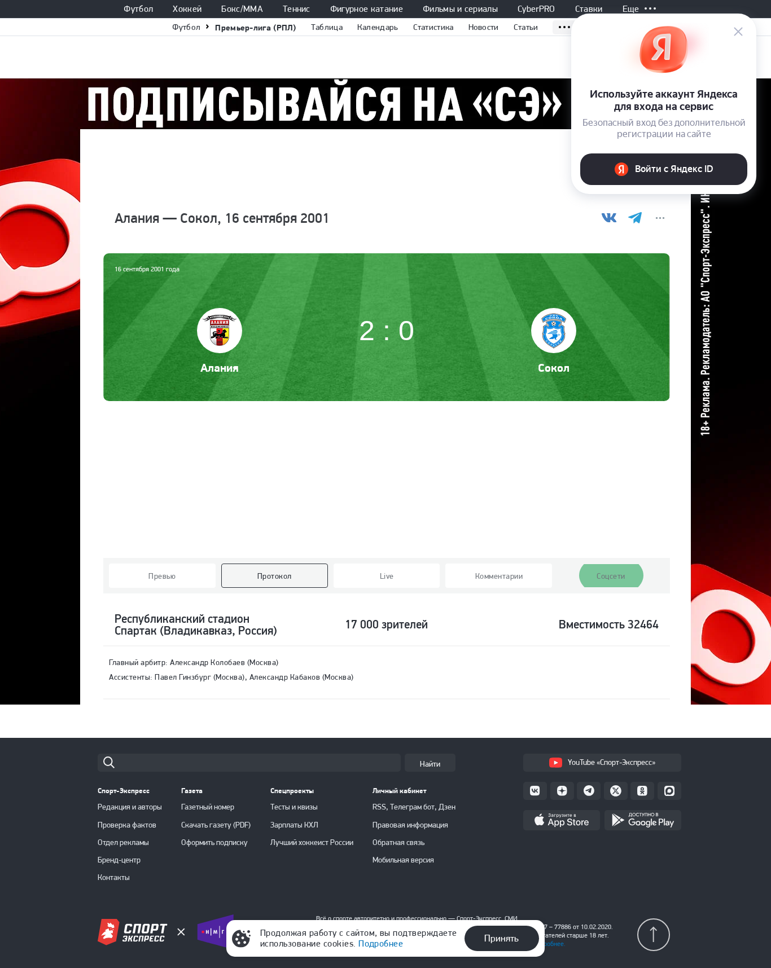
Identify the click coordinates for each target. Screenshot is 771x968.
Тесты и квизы (294, 806)
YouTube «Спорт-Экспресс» (611, 762)
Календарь (377, 27)
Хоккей (187, 9)
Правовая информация (410, 824)
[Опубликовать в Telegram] (635, 218)
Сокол (554, 367)
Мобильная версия (403, 859)
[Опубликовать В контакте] (609, 218)
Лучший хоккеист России (311, 842)
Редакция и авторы (130, 806)
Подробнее (380, 943)
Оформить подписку (214, 842)
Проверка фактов (127, 824)
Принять (501, 938)
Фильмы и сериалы (460, 9)
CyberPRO (536, 9)
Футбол (138, 9)
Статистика (433, 27)
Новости (483, 27)
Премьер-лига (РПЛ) (255, 27)
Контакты (114, 877)
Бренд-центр (119, 859)
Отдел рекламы (123, 842)
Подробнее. (549, 944)
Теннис (296, 9)
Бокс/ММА (242, 9)
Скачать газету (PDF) (216, 824)
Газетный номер (207, 806)
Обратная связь (398, 842)
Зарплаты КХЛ (294, 824)
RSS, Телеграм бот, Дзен (414, 806)
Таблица (327, 27)
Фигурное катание (366, 9)
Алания (219, 367)
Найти (430, 763)
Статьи (526, 27)
